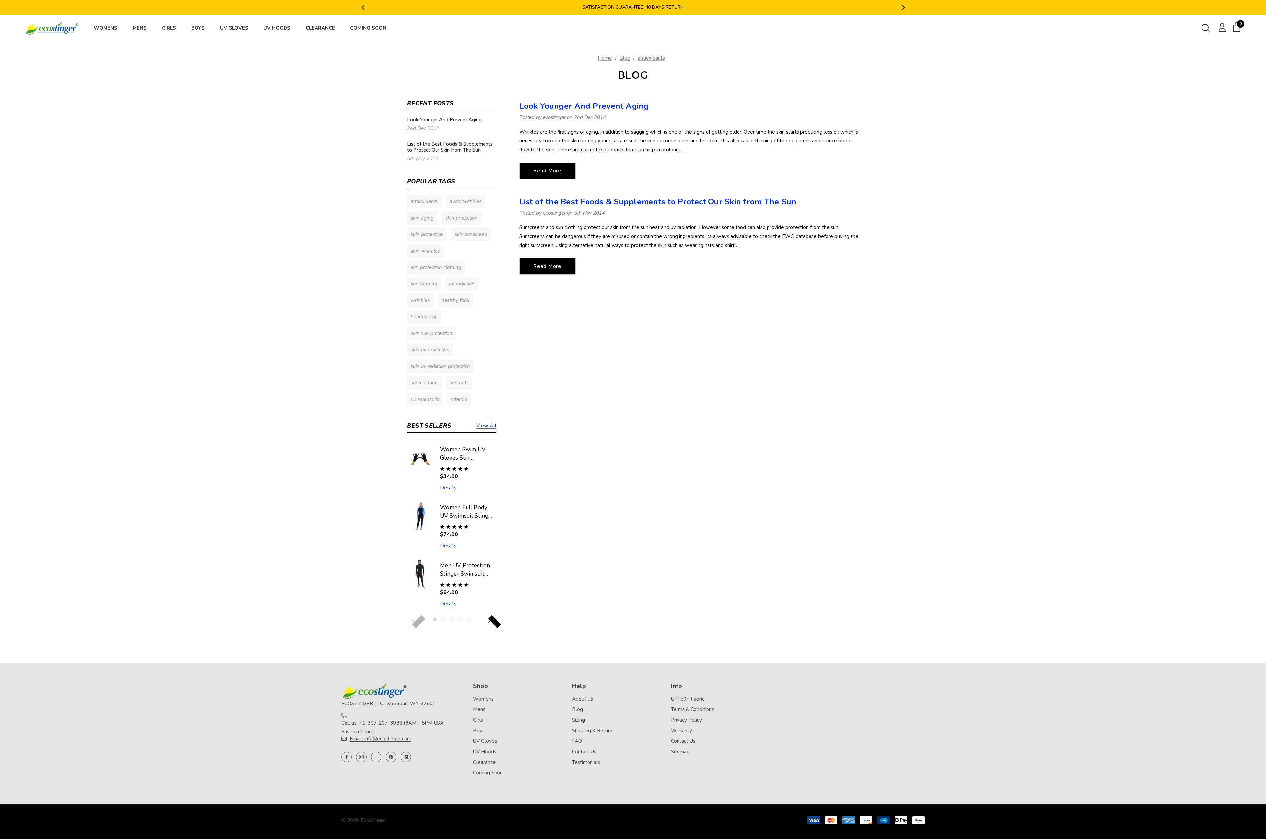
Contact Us (584, 751)
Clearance (484, 762)
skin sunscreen (471, 234)
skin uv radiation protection (440, 366)
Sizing (578, 720)
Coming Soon (488, 772)
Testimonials (586, 762)
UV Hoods (484, 751)
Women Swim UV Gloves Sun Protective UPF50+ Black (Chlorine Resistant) (465, 454)
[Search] (1206, 28)
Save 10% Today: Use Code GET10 (633, 9)
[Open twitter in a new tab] (376, 757)
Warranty (681, 730)
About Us (582, 699)
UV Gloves (485, 741)
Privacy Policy (686, 720)
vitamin (459, 399)
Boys (479, 730)
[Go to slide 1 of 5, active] (435, 619)
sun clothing (424, 382)
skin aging (422, 218)
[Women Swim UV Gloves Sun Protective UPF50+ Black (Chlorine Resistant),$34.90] (420, 458)
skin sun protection (431, 333)
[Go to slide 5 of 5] (469, 619)
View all (486, 426)
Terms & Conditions (692, 709)
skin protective (427, 234)
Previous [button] (362, 7)
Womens (483, 699)
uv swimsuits (425, 399)
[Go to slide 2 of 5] (443, 619)
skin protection (461, 218)
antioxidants (424, 201)
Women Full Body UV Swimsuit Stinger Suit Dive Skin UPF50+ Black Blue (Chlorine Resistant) (467, 512)
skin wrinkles (425, 251)
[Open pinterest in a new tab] (391, 757)
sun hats (459, 382)
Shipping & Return (592, 730)
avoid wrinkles (466, 201)
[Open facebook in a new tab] (346, 757)
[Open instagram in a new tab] (361, 757)
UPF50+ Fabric (687, 699)
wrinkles (420, 300)
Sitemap (680, 751)
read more (547, 170)
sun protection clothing (436, 267)
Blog (577, 709)
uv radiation (462, 284)
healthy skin (424, 317)
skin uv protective (430, 349)
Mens (479, 709)
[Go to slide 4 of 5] (460, 619)
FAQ (577, 741)
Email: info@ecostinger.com (380, 738)
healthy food (455, 300)
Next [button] (903, 7)
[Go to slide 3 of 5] (452, 619)
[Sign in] (1221, 27)
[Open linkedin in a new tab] (406, 757)
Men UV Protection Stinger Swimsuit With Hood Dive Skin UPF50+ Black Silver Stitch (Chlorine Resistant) (466, 570)
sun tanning (424, 284)
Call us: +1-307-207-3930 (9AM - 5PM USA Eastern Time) (392, 727)
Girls (478, 720)
